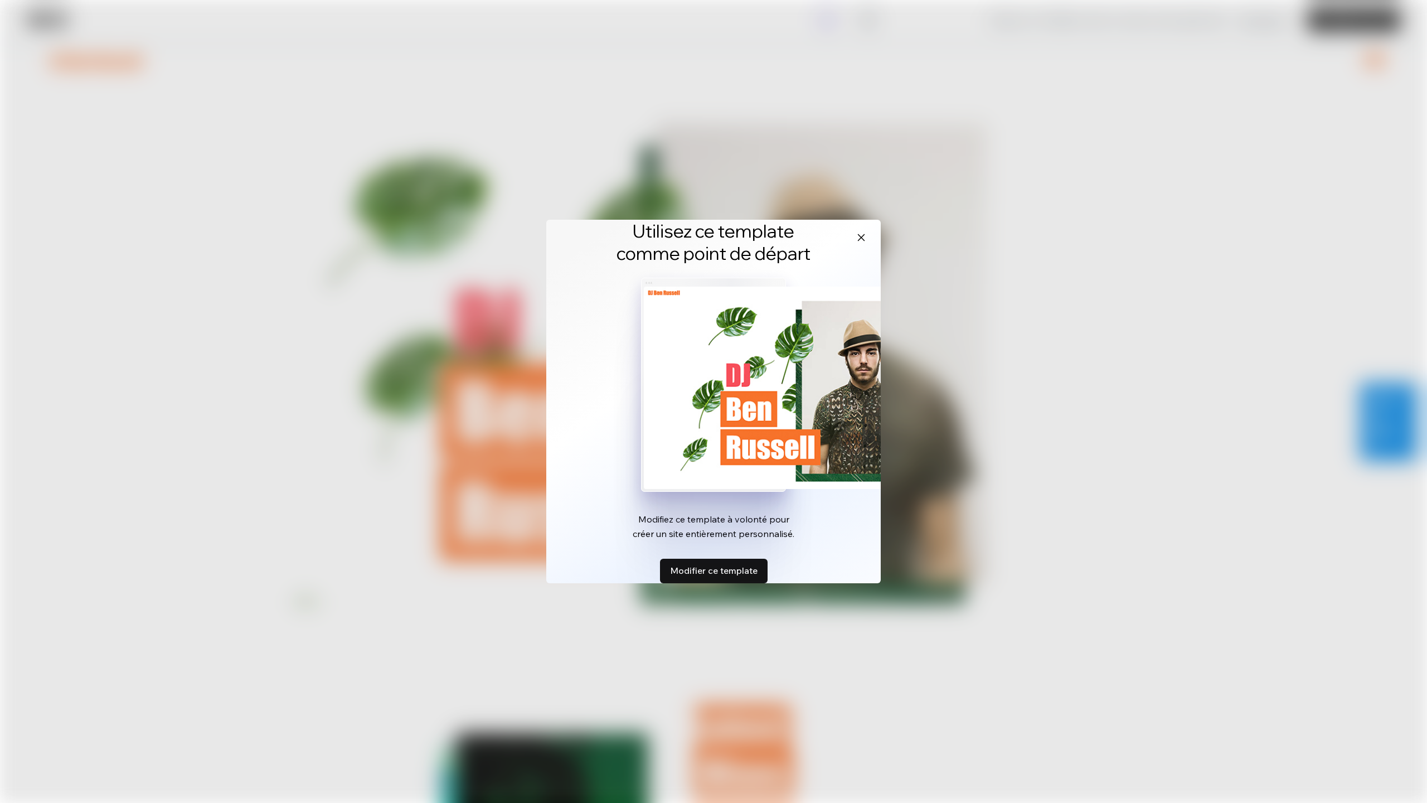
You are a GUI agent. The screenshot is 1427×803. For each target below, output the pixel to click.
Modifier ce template (714, 570)
